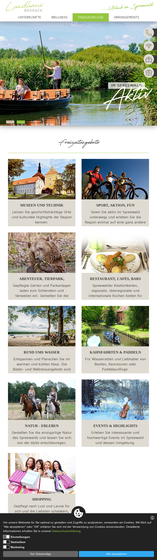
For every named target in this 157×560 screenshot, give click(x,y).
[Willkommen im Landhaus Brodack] (24, 6)
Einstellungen (20, 537)
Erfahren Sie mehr (41, 222)
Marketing (18, 547)
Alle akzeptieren (116, 554)
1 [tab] (10, 122)
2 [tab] (21, 122)
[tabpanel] (78, 69)
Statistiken (18, 542)
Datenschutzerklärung (66, 531)
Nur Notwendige (40, 554)
